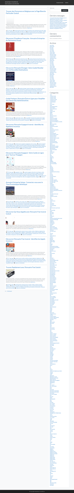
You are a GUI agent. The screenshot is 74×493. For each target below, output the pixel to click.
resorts (51, 415)
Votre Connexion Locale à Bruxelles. (12, 3)
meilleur (51, 352)
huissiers (51, 294)
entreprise (33, 173)
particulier (17, 31)
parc (51, 383)
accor (51, 103)
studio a (51, 436)
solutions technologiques (36, 206)
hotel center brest (53, 264)
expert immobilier (53, 227)
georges (51, 239)
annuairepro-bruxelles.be (11, 2)
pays (51, 395)
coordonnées (13, 32)
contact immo (52, 200)
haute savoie (52, 253)
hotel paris (52, 288)
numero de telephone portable (56, 370)
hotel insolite (52, 276)
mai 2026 (51, 48)
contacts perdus (18, 146)
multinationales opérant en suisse (30, 204)
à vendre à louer (53, 97)
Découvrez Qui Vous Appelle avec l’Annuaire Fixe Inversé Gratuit (26, 213)
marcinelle (52, 345)
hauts (51, 254)
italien (51, 308)
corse (51, 202)
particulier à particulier (54, 390)
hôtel (51, 256)
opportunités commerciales (11, 91)
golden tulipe (52, 241)
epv (6, 61)
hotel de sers (52, 268)
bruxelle (51, 177)
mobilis (36, 284)
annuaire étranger (30, 88)
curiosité (24, 146)
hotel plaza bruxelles (54, 289)
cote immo (52, 203)
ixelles (51, 309)
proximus (51, 408)
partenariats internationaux (22, 91)
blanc (51, 165)
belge (51, 158)
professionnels (20, 261)
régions (37, 175)
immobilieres (52, 302)
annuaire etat (17, 117)
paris (51, 388)
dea (50, 209)
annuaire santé (52, 139)
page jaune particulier (39, 30)
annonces (51, 128)
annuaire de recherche (54, 129)
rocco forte (52, 417)
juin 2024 (51, 75)
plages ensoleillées (22, 175)
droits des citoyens (9, 119)
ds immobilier (52, 210)
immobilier (52, 298)
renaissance (52, 411)
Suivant (10, 291)
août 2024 (52, 73)
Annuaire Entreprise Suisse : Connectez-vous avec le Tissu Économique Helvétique (24, 183)
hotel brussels (52, 261)
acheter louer (52, 111)
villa (50, 480)
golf (50, 242)
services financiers (26, 206)
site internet (52, 425)
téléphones (52, 456)
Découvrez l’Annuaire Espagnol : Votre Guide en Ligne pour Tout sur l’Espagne (25, 154)
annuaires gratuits (53, 141)
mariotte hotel (52, 348)
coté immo (52, 204)
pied (51, 400)
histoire (20, 174)
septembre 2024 (53, 72)
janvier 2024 (52, 81)
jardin (51, 310)
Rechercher (52, 8)
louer (51, 325)
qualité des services (19, 93)
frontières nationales (28, 90)
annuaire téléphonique (24, 285)
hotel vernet (52, 290)
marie (51, 346)
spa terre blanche (53, 433)
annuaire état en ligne (40, 117)
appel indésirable (29, 259)
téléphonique (52, 458)
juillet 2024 (52, 74)
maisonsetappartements (54, 343)
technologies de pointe (15, 63)
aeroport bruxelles (53, 119)
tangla (51, 442)
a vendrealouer (53, 101)
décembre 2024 (53, 68)
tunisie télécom (53, 467)
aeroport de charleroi (54, 120)
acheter (51, 110)
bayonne (51, 156)
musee (51, 362)
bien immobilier (53, 162)
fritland (51, 237)
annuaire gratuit (18, 30)
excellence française (26, 61)
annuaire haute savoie (54, 134)
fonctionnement (29, 146)
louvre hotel (52, 327)
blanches (26, 30)
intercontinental (53, 306)
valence (51, 473)
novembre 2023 (53, 83)
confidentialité (28, 232)
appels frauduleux (20, 145)
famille (17, 32)
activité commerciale (10, 259)
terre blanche (52, 461)
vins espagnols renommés (30, 176)
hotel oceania (52, 287)
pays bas (51, 396)
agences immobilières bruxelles (56, 121)
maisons (51, 341)
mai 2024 (51, 76)
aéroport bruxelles (53, 118)
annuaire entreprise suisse (34, 201)
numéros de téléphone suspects (26, 147)
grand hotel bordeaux (54, 246)
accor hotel (52, 104)
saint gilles (52, 421)
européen (51, 224)
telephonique (52, 457)
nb (50, 366)
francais (51, 233)
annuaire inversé (18, 143)
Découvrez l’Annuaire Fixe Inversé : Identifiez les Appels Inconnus (25, 240)
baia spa (51, 153)
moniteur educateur (54, 361)
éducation (16, 119)
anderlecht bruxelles (54, 126)
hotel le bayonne (53, 278)
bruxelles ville (52, 182)
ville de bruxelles (53, 482)
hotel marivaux (53, 281)
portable (30, 258)
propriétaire (22, 233)
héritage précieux (9, 62)
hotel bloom (52, 259)
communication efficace (15, 89)
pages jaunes (12, 31)
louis (51, 326)
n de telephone (53, 364)
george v (51, 238)
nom (20, 32)
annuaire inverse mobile (54, 138)
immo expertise (53, 297)
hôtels (51, 291)
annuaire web (52, 140)
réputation (30, 233)
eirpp (51, 214)
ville (50, 481)
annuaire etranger (22, 88)
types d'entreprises (14, 207)
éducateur (52, 213)
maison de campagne (54, 337)
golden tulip (52, 240)
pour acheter (52, 403)
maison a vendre (53, 334)
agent (51, 122)
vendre (51, 477)
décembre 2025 (53, 54)
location (51, 315)
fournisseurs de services (14, 174)
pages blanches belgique (54, 380)
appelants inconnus (13, 145)
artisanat (7, 60)
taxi (50, 443)
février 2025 (52, 66)
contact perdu (8, 260)
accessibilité (28, 117)
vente (51, 478)
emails (51, 217)
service (7, 288)
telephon (51, 449)
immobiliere (52, 301)
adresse (34, 31)
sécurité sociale (15, 120)
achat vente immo (53, 108)
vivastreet (52, 483)
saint (51, 419)
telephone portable (53, 453)
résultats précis (36, 233)
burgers (51, 183)
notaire (51, 369)
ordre (51, 374)
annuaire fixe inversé (22, 259)
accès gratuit (30, 31)
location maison (53, 316)
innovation (15, 62)
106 (8, 291)
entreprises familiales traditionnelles (33, 202)
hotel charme (52, 266)
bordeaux (52, 170)
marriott (51, 351)
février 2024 (52, 80)
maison (51, 332)
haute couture (41, 61)
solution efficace (12, 148)
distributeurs (22, 89)
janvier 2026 (52, 53)
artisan (30, 285)
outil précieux (14, 261)
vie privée (18, 148)
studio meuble (52, 437)
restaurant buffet (53, 416)
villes (24, 176)
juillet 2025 (52, 60)
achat (51, 105)
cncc (51, 197)
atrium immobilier (53, 149)
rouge (51, 418)
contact (51, 199)
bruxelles (51, 178)
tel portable (52, 447)
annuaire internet (53, 135)
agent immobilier (53, 124)
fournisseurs (21, 90)
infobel (51, 305)
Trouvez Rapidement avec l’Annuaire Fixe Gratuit (23, 267)
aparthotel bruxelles (54, 142)
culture (25, 173)
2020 (51, 94)
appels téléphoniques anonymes (38, 145)
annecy (51, 127)
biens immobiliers (53, 163)
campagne (52, 184)
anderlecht (52, 125)
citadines (51, 195)
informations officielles (25, 119)
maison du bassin (53, 339)
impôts (19, 119)
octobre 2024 (52, 71)
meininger (52, 354)
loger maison (52, 322)
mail (50, 331)
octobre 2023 (52, 85)
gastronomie (35, 61)
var (50, 474)
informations (39, 146)
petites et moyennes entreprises (30, 205)
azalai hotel (52, 151)
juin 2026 (51, 47)
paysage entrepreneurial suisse (18, 205)
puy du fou (52, 409)
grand (51, 245)
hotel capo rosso (53, 262)
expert (51, 225)
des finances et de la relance (15, 60)
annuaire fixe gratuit (15, 285)
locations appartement (54, 317)
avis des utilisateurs (38, 88)
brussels (51, 175)
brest (51, 172)
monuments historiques (27, 174)
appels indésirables (28, 145)
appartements (52, 148)
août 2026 (52, 45)
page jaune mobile (53, 376)
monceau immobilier (54, 360)
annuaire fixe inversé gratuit (12, 232)
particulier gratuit (13, 34)
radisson (51, 410)
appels (19, 232)
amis (37, 31)
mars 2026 (52, 51)
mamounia (52, 344)
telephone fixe (42, 231)
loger (51, 320)
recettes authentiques (31, 175)
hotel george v (52, 274)
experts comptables (54, 228)
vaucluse (51, 475)
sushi (51, 439)
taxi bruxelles (52, 444)
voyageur (37, 176)
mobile (29, 231)
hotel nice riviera (53, 285)
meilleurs (51, 353)
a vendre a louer (53, 98)
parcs (51, 387)
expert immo (52, 226)
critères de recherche (21, 202)
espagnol (23, 143)
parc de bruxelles (53, 386)
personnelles (31, 287)
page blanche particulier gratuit (36, 32)
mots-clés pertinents (19, 204)
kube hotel (52, 312)
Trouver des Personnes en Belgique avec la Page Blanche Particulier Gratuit (26, 12)
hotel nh (51, 284)
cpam (51, 206)
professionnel (52, 405)
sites (51, 428)
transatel (51, 464)
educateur (52, 212)
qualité (32, 62)
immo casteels (52, 296)
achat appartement (53, 106)
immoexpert (52, 303)
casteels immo (52, 186)
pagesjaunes (52, 382)
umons (51, 470)
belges (51, 160)
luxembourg (52, 329)
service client (11, 288)
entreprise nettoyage (54, 219)
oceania (51, 372)
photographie (52, 398)
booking (51, 169)
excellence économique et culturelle (15, 61)
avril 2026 (52, 50)
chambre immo (53, 188)
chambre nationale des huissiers (56, 190)
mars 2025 (52, 65)
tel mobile (52, 446)
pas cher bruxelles (53, 394)
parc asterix (52, 384)
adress (51, 113)
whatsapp (52, 485)
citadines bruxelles (53, 196)
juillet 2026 (52, 46)
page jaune (52, 375)
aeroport (51, 117)
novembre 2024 (53, 69)
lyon (50, 330)
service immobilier (53, 422)
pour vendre (52, 404)
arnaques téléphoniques (10, 146)
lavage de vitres (53, 313)
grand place (52, 248)
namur (51, 365)
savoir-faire (36, 62)
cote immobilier (53, 205)
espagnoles (28, 143)
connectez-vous (14, 202)
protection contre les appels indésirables (31, 261)
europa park (52, 223)
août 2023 (52, 87)
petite (51, 397)
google (51, 244)
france (31, 61)
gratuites (30, 30)
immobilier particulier (54, 299)
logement (52, 319)
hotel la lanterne (53, 277)
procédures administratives (36, 119)
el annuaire (52, 216)
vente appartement (53, 479)
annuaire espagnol (27, 172)
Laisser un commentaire (27, 34)
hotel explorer (52, 273)
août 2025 (52, 59)
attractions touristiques (36, 172)
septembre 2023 (53, 86)
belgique (40, 31)
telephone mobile (53, 452)
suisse (26, 201)
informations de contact (37, 90)
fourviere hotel (53, 231)
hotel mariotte (52, 280)
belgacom (52, 157)
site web (51, 426)
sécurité (40, 233)
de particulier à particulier (55, 207)
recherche (19, 34)
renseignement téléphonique (55, 412)
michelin (51, 355)
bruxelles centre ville (54, 181)
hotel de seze (52, 269)
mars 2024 (52, 79)
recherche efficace (9, 206)
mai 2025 (51, 62)
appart (51, 143)
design (22, 60)
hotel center (52, 263)
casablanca (52, 185)
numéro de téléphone (25, 32)
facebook (52, 230)
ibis (50, 295)
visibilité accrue (24, 63)
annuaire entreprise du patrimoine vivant (37, 58)
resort (51, 414)
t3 (50, 440)
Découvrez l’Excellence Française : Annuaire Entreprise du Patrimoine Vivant (25, 39)
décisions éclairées (15, 260)
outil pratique (35, 147)
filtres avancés (12, 204)
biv (50, 164)
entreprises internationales (31, 89)
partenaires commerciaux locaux (12, 175)
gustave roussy (53, 251)
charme (51, 192)
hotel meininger (53, 282)
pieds (51, 401)
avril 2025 (52, 64)
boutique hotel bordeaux (55, 171)
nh (50, 367)
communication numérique (37, 285)
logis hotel (52, 323)
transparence (27, 120)
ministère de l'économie (26, 62)
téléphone (37, 231)
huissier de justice (53, 292)
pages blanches (53, 379)
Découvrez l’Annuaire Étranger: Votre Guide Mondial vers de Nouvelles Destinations (24, 69)
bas (50, 154)
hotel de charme (53, 267)
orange (51, 373)
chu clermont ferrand (54, 193)
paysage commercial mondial (34, 91)
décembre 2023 (53, 82)
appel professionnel (37, 259)
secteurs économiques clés (17, 176)
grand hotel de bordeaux (54, 247)
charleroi (51, 191)
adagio (51, 112)
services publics (21, 120)
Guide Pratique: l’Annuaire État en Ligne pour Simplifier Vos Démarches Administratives (25, 100)
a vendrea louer (53, 100)
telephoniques (52, 459)
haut (51, 252)
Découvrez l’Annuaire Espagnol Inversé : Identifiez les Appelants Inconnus (25, 126)
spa (50, 432)
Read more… (29, 28)
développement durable (28, 60)
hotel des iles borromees (54, 270)
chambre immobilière (54, 189)
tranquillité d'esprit (9, 263)
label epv (19, 62)
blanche (22, 30)
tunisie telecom (53, 468)
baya (51, 155)
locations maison (53, 318)
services (22, 117)
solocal (51, 431)
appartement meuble (54, 147)
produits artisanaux (41, 205)
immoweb (52, 304)
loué (50, 324)
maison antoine (53, 336)
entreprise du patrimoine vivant (21, 58)
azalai (51, 150)
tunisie (51, 466)
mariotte (51, 347)
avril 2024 (52, 78)
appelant (43, 259)
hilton (51, 255)
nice (50, 368)
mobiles (33, 231)
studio (51, 435)
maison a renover (53, 333)
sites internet (52, 429)
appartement (52, 145)
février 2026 (52, 52)
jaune (33, 30)
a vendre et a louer (53, 99)
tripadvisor (52, 465)
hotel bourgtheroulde (54, 260)
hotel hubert (52, 275)
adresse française (53, 115)
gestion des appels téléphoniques (25, 260)
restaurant (43, 287)
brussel (51, 174)
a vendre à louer (53, 96)
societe (22, 201)
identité (43, 232)
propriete (52, 407)
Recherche (65, 10)
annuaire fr (17, 201)
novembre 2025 (53, 55)
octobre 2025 (52, 57)
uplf (50, 472)
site (25, 31)
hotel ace (51, 257)
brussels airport (53, 176)
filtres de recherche (14, 90)
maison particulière (53, 340)
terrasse (51, 460)
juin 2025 (51, 61)
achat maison (52, 107)
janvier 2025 (52, 67)
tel (50, 445)
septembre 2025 (53, 58)
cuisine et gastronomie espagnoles (17, 173)
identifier (34, 146)
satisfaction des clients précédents (30, 93)
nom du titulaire (39, 260)
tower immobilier (53, 463)
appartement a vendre (54, 146)
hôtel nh (51, 283)
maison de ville (53, 338)
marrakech (52, 350)
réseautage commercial (18, 206)
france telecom (53, 235)
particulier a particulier (54, 391)
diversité (29, 173)
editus (51, 211)
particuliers (21, 31)
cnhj (50, 198)
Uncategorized (53, 471)
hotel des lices (52, 271)
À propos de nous (59, 2)
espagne (37, 173)
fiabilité (39, 232)
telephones (52, 454)
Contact (66, 2)
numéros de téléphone (20, 287)
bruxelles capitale (53, 179)
